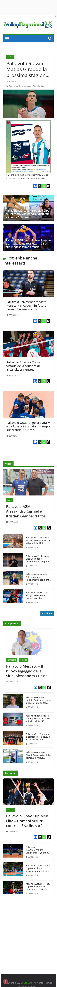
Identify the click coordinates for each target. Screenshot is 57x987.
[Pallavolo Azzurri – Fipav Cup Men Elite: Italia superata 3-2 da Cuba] (13, 889)
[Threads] (48, 186)
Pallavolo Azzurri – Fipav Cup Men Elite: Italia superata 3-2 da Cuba (38, 887)
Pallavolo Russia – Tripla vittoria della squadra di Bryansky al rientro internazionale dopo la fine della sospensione (25, 369)
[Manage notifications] (5, 981)
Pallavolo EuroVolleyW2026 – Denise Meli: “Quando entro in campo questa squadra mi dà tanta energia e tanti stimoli (37, 850)
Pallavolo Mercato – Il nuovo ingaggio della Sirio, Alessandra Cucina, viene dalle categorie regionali (27, 671)
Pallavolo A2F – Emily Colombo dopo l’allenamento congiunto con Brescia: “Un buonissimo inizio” (38, 577)
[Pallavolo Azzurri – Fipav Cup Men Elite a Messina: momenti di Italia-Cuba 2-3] (13, 870)
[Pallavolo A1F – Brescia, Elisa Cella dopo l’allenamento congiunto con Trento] (13, 561)
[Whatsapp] (44, 186)
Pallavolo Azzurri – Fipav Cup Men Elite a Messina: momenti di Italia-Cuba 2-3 (38, 868)
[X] (39, 186)
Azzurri (10, 810)
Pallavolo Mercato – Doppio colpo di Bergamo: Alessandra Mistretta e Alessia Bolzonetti (28, 214)
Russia (43, 86)
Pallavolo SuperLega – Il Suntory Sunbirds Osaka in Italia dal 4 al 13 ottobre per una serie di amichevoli (38, 718)
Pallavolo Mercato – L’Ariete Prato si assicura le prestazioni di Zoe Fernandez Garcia (38, 700)
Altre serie (11, 660)
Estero (10, 57)
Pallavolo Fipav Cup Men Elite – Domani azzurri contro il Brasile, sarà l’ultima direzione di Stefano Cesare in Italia (27, 821)
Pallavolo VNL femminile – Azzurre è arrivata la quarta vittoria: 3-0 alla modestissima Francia (28, 243)
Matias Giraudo (33, 86)
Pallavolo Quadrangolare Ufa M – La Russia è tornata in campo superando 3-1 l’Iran (28, 426)
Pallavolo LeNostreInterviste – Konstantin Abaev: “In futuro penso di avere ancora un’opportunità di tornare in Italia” (27, 309)
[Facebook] (35, 186)
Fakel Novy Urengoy (17, 86)
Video (9, 500)
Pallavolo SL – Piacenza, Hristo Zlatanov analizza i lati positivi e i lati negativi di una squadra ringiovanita (38, 540)
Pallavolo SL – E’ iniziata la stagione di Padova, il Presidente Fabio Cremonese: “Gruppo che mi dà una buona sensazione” (38, 737)
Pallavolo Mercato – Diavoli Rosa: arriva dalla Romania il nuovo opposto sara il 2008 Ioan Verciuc (38, 755)
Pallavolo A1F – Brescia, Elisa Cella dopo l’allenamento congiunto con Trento (38, 559)
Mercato (23, 660)
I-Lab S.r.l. (27, 982)
